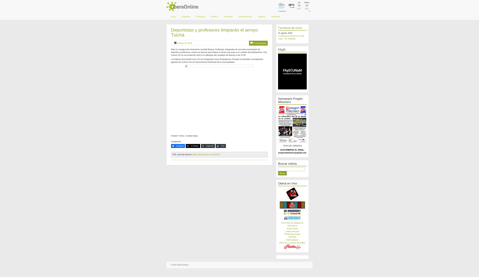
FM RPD (292, 237)
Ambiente (275, 17)
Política (214, 17)
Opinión (261, 17)
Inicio (173, 17)
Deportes (186, 17)
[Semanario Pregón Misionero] (292, 124)
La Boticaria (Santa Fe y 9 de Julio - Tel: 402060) (291, 37)
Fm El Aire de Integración (292, 223)
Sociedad (228, 17)
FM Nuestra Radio (292, 234)
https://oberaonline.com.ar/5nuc (206, 154)
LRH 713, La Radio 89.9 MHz (292, 243)
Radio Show (292, 229)
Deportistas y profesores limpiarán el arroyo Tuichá (214, 32)
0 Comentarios (259, 43)
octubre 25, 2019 (184, 43)
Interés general (245, 17)
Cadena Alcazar (292, 231)
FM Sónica (292, 226)
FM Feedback (292, 240)
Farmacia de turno (290, 28)
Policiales (200, 17)
